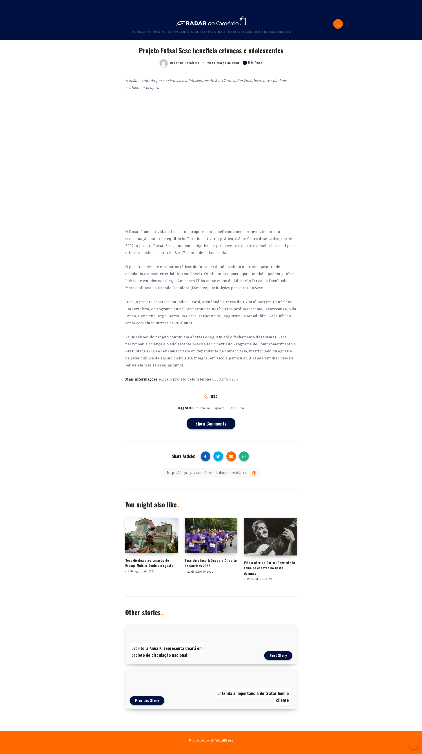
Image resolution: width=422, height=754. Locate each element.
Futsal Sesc (236, 408)
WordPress (224, 740)
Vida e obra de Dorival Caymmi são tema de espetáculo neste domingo (269, 567)
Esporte (219, 408)
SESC (214, 396)
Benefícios (202, 408)
